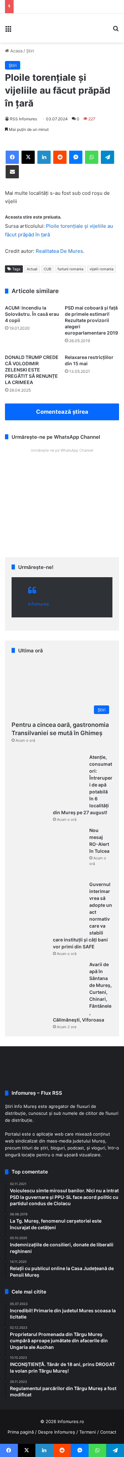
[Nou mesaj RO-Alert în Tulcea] (48, 852)
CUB (47, 269)
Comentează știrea (62, 411)
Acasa (15, 50)
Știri (30, 50)
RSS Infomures (23, 118)
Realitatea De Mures (59, 251)
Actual (32, 269)
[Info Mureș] (26, 28)
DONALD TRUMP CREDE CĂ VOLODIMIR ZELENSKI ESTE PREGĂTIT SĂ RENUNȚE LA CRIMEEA (32, 369)
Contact (108, 1432)
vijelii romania (101, 269)
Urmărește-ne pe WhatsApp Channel (62, 450)
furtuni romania (70, 269)
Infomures (38, 604)
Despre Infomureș (56, 1432)
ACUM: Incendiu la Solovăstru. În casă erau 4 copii (32, 314)
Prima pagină (21, 1432)
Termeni (87, 1432)
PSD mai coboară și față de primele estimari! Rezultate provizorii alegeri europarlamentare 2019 (91, 320)
